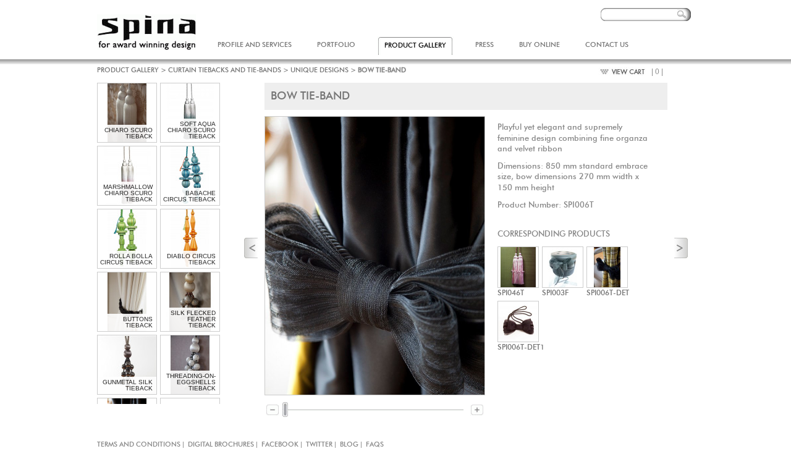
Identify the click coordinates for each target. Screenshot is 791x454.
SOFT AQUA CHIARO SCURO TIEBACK (191, 130)
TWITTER (319, 444)
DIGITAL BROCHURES (221, 444)
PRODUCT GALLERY (128, 70)
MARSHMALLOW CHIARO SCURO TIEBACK (128, 193)
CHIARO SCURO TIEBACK (128, 133)
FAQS (375, 444)
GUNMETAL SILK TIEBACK (128, 385)
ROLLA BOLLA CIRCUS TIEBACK (126, 259)
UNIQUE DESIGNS (319, 70)
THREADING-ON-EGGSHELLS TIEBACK (191, 382)
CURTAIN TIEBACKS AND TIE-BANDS (224, 70)
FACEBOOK (279, 444)
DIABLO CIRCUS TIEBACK (191, 259)
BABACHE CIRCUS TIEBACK (189, 196)
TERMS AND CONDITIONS (138, 444)
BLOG (349, 444)
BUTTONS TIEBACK (138, 322)
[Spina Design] (146, 32)
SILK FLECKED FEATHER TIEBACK (193, 319)
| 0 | (657, 71)
